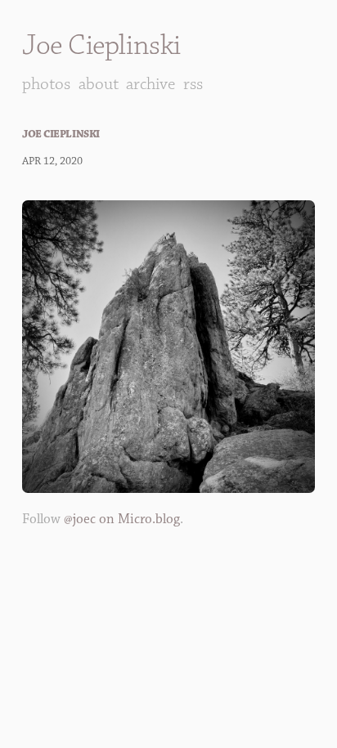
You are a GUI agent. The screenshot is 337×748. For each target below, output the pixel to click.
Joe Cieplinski (101, 45)
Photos (46, 84)
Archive (150, 84)
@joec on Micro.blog (122, 519)
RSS (193, 84)
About (99, 84)
